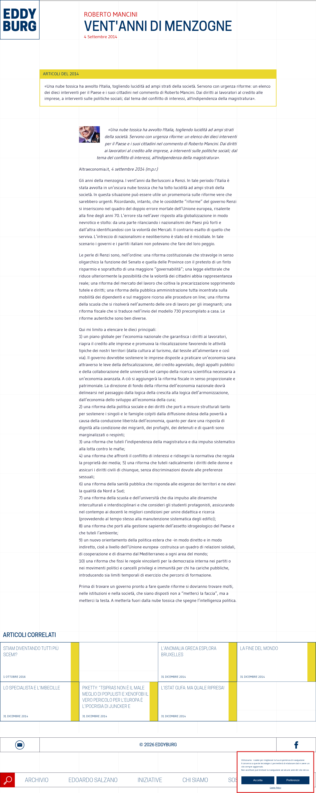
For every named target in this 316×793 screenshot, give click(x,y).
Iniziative (150, 780)
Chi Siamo (195, 780)
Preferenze (293, 780)
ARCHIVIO (36, 780)
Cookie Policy (275, 787)
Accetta (257, 780)
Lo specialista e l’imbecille (31, 688)
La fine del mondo (259, 648)
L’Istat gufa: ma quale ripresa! (192, 688)
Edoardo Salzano (93, 780)
